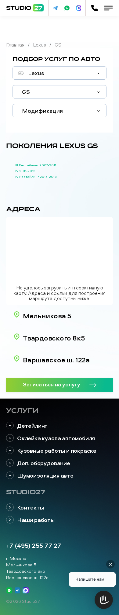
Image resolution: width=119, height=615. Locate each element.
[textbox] (59, 73)
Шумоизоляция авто (45, 475)
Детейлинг (32, 426)
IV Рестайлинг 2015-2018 (36, 176)
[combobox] (59, 73)
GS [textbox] (26, 91)
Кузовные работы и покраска (56, 450)
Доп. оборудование (43, 463)
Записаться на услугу (51, 384)
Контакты (30, 507)
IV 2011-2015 (25, 171)
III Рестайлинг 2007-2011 (35, 165)
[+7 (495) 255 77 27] (94, 8)
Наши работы (36, 520)
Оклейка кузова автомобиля (56, 438)
